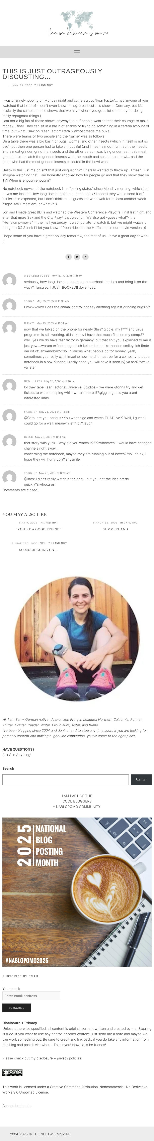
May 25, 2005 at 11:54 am (52, 323)
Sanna (29, 301)
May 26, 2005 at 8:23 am (54, 473)
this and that (43, 85)
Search (8, 768)
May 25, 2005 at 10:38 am (53, 301)
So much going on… (38, 550)
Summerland (115, 529)
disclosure (44, 1058)
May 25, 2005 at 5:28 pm (59, 381)
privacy (63, 1058)
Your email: (11, 989)
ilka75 (29, 323)
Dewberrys (33, 381)
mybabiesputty (37, 275)
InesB (28, 437)
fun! (43, 543)
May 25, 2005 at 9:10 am (67, 275)
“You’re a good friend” (38, 529)
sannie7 (30, 411)
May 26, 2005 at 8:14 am (50, 437)
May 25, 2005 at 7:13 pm (54, 411)
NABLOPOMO (67, 807)
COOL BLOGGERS (77, 801)
